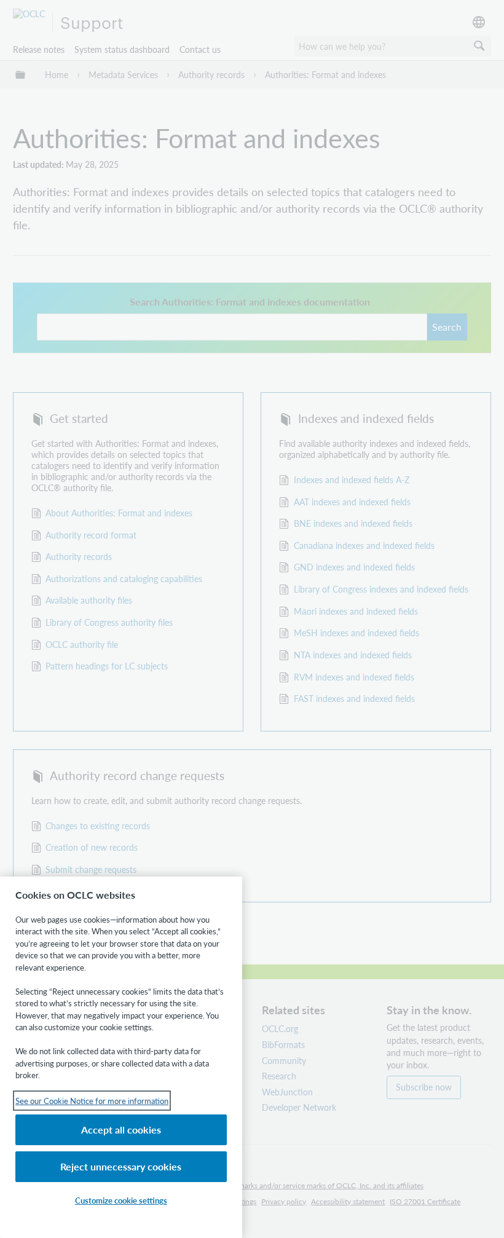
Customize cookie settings (121, 1200)
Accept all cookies (121, 1129)
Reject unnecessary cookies (120, 1166)
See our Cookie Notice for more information (91, 1100)
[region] (121, 1057)
